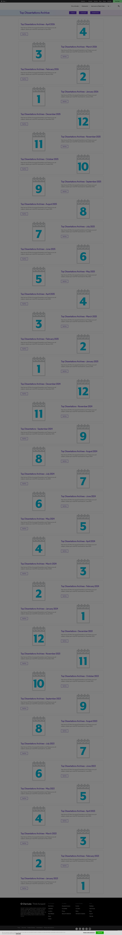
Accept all (100, 932)
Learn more (18, 933)
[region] (61, 932)
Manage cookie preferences (89, 932)
